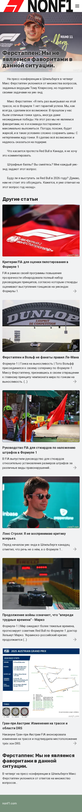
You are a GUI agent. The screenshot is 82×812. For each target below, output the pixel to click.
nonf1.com (9, 803)
